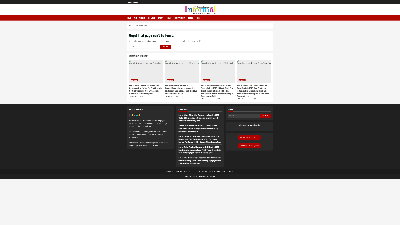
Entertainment (179, 18)
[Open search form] (272, 18)
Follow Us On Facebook (249, 138)
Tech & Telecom (139, 18)
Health (169, 18)
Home (129, 18)
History (190, 18)
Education (151, 18)
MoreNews (200, 176)
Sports (160, 18)
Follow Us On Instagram (249, 145)
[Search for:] (144, 47)
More (198, 18)
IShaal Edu (133, 96)
